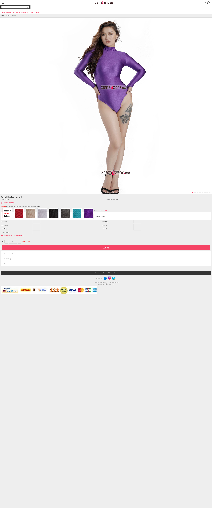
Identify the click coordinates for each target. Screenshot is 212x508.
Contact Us (95, 272)
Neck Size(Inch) (5, 232)
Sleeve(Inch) (4, 225)
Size (94, 210)
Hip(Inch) (104, 229)
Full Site (108, 272)
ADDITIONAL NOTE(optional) (13, 235)
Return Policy (26, 241)
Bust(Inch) (104, 225)
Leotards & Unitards (11, 15)
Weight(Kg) (105, 222)
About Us (101, 272)
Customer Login (116, 272)
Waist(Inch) (4, 229)
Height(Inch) (4, 222)
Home (2, 15)
